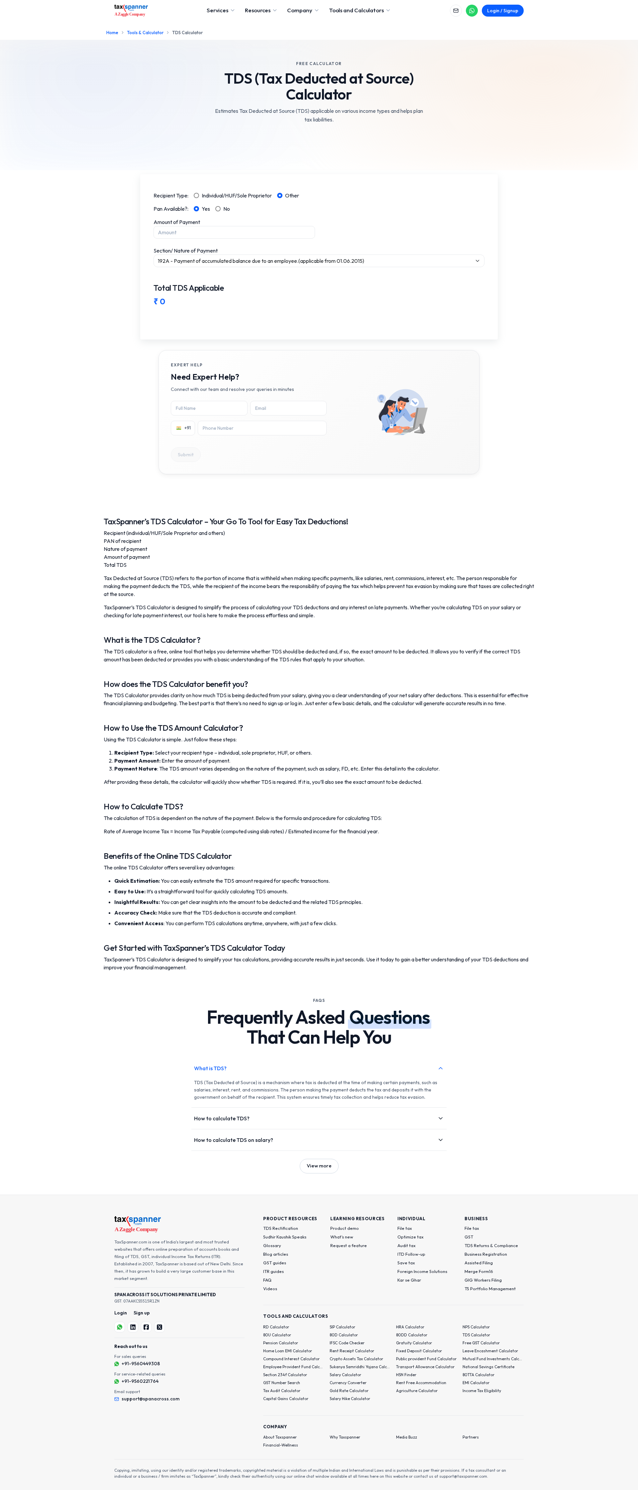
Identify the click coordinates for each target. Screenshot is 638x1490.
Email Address (355, 705)
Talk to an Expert (381, 770)
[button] (346, 749)
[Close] (436, 682)
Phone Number (356, 736)
